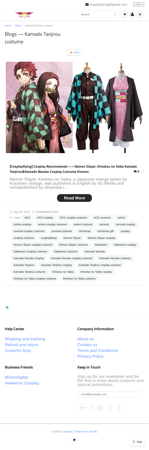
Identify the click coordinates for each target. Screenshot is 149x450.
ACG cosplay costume (73, 217)
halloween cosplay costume (30, 251)
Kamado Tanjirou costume (30, 271)
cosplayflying (49, 237)
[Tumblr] (119, 408)
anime (121, 217)
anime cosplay (22, 224)
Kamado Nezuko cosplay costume (72, 258)
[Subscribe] (139, 394)
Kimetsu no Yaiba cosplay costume (35, 278)
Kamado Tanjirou (24, 265)
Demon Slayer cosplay (101, 237)
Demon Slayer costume (73, 244)
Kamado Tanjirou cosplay (56, 265)
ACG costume (102, 217)
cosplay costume (24, 237)
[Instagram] (110, 408)
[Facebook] (91, 408)
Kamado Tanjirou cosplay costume (100, 265)
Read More (74, 198)
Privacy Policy (90, 356)
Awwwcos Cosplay (22, 383)
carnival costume (61, 231)
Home (8, 25)
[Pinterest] (101, 408)
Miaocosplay (16, 377)
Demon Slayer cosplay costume (33, 244)
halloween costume (66, 251)
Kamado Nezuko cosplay (29, 258)
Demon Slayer (72, 237)
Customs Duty (18, 350)
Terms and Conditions (97, 350)
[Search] (115, 14)
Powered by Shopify (86, 431)
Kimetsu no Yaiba (63, 271)
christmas (85, 231)
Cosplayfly (67, 431)
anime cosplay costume (52, 224)
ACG (27, 217)
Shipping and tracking (25, 339)
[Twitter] (82, 408)
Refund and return (21, 344)
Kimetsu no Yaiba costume (79, 278)
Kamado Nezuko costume (115, 258)
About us (85, 339)
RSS (76, 52)
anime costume (83, 224)
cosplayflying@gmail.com (108, 4)
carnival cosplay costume (29, 231)
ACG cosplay (45, 217)
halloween (101, 244)
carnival (104, 224)
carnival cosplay (125, 224)
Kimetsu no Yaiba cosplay (96, 271)
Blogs (18, 25)
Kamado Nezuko (95, 251)
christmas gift (105, 231)
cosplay (125, 231)
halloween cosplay (125, 244)
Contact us (87, 344)
